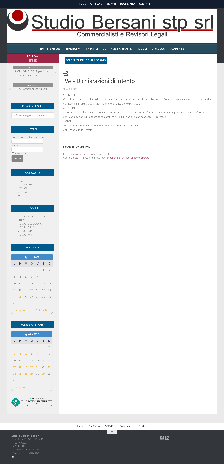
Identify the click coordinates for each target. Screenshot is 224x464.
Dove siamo (127, 3)
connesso (80, 153)
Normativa (73, 48)
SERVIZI (111, 3)
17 (14, 367)
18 (20, 367)
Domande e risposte (117, 48)
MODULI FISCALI (27, 227)
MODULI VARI (25, 234)
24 (14, 374)
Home (82, 3)
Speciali (92, 48)
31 (14, 303)
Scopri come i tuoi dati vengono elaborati (127, 157)
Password (16, 145)
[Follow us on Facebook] (31, 61)
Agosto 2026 (32, 257)
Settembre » (43, 310)
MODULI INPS (25, 231)
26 (26, 374)
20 (31, 290)
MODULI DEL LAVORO (30, 223)
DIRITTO (22, 191)
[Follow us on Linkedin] (36, 61)
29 (43, 374)
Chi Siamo (96, 3)
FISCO (21, 181)
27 (31, 374)
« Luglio (20, 310)
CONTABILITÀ (25, 184)
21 (37, 367)
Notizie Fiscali (50, 48)
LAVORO (22, 188)
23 (49, 367)
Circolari (158, 48)
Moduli (141, 48)
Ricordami (20, 153)
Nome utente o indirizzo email (28, 137)
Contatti (145, 3)
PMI (20, 195)
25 (20, 296)
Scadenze (177, 48)
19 (26, 367)
